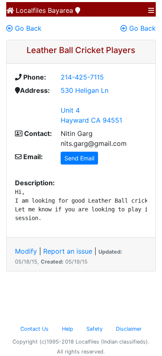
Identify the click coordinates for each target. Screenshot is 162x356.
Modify (26, 251)
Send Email (79, 158)
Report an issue (67, 251)
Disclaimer (129, 329)
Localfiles (30, 10)
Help (67, 329)
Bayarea (60, 10)
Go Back (27, 28)
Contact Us (34, 329)
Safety (94, 329)
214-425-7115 (82, 77)
